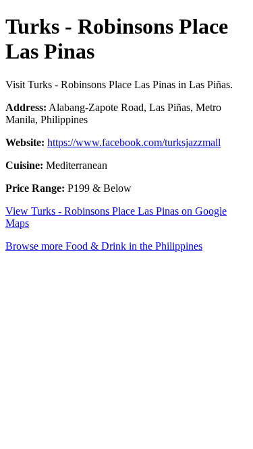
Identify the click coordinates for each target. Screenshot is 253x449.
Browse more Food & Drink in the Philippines (103, 246)
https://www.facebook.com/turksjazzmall (134, 142)
